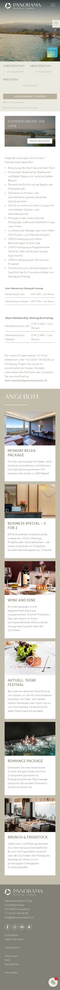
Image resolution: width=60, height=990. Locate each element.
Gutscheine (11, 935)
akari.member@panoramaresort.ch (26, 380)
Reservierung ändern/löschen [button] (22, 107)
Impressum (11, 955)
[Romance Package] (30, 758)
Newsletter (11, 972)
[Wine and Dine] (30, 599)
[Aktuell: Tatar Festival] (30, 680)
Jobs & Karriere (14, 939)
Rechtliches (11, 964)
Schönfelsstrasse (14, 904)
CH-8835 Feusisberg (17, 909)
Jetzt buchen (12, 947)
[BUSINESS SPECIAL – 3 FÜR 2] (30, 521)
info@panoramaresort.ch (19, 917)
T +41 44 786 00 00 (16, 913)
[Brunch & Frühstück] (30, 836)
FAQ (7, 960)
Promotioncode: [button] (15, 102)
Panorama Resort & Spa (18, 900)
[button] (15, 72)
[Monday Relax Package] (30, 446)
